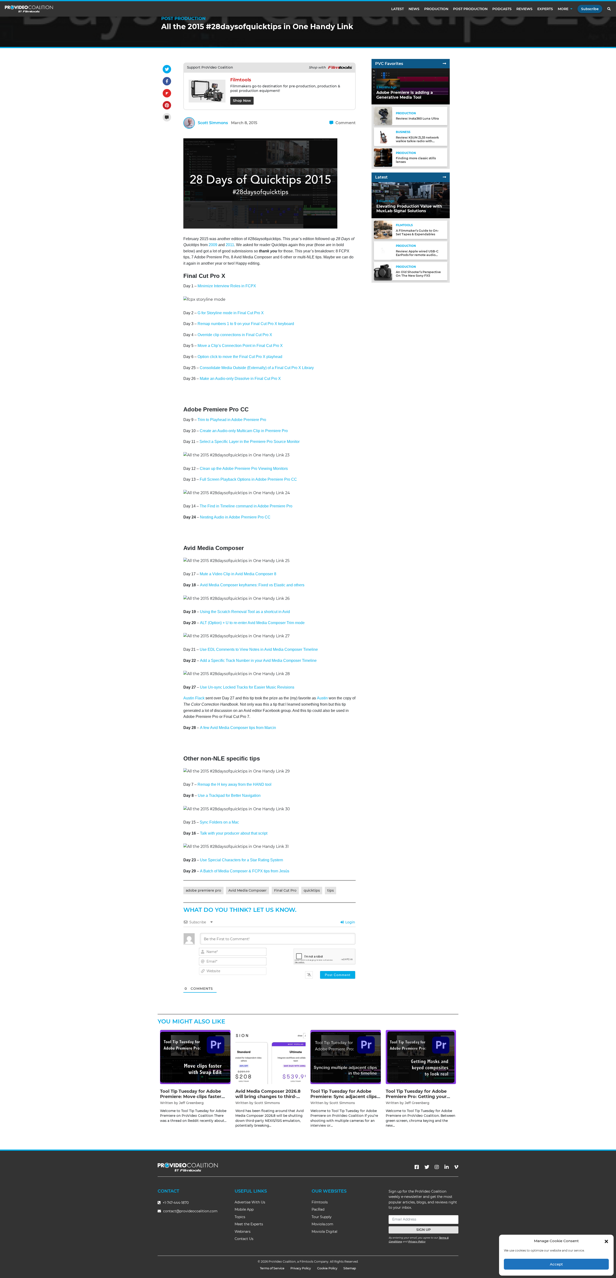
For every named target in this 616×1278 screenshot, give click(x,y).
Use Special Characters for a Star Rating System (241, 860)
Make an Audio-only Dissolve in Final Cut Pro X (240, 379)
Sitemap (349, 1268)
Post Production (470, 9)
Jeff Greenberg (191, 1103)
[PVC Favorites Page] (444, 63)
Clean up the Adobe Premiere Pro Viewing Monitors (244, 468)
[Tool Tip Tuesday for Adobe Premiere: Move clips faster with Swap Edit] (195, 1056)
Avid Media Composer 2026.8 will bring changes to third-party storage (268, 1096)
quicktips (312, 890)
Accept (556, 1264)
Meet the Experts (249, 1224)
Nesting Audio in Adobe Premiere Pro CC (235, 517)
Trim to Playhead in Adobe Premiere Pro (232, 420)
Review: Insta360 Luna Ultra (417, 119)
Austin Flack (194, 698)
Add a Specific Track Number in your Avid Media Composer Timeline (258, 660)
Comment (345, 123)
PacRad (318, 1209)
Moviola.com (322, 1224)
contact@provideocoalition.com (190, 1211)
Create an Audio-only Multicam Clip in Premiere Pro (244, 431)
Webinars (242, 1231)
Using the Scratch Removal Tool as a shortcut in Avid (245, 612)
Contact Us (244, 1239)
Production (436, 9)
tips (330, 890)
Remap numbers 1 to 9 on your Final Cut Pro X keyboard (246, 324)
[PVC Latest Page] (444, 177)
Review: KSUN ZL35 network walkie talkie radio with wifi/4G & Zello (417, 141)
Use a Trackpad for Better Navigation (229, 795)
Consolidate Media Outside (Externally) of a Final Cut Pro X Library (257, 368)
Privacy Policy (416, 1241)
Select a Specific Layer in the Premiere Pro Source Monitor (249, 442)
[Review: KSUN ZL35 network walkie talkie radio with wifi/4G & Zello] (383, 136)
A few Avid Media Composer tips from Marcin (238, 728)
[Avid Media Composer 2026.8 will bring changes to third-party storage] (270, 1056)
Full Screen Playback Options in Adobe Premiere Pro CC (248, 479)
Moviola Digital (324, 1231)
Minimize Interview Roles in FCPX (227, 286)
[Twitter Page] (426, 1167)
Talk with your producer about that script (233, 833)
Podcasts (502, 9)
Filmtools (320, 1202)
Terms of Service (272, 1268)
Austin (322, 698)
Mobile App (244, 1209)
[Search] (609, 9)
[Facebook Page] (417, 1167)
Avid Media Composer (247, 890)
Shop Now (242, 100)
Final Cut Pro (285, 890)
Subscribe (590, 9)
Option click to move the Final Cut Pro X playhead (239, 357)
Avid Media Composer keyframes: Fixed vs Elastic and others (252, 585)
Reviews (524, 9)
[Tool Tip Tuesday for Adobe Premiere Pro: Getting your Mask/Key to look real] (421, 1056)
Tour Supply (322, 1217)
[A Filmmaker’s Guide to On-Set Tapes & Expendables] (383, 229)
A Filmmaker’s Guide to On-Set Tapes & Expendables (417, 232)
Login (349, 922)
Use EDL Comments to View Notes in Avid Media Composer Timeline (259, 649)
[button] (606, 1241)
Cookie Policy (327, 1268)
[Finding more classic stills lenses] (383, 157)
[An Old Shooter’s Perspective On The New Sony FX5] (383, 271)
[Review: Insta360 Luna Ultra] (383, 115)
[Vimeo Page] (456, 1167)
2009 (213, 245)
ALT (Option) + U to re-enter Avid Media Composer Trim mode (252, 623)
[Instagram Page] (437, 1167)
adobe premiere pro (203, 890)
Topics (240, 1217)
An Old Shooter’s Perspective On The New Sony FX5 (418, 274)
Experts (545, 9)
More (563, 9)
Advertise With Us (250, 1202)
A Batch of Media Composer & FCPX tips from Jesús (244, 871)
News (414, 9)
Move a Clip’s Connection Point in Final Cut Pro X (240, 346)
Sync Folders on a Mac (219, 822)
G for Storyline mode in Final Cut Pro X (231, 313)
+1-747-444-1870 (175, 1203)
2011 (230, 245)
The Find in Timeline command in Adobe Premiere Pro (246, 506)
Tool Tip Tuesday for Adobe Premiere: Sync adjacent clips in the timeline (343, 1096)
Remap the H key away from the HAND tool (234, 784)
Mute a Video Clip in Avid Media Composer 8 (238, 574)
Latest (397, 9)
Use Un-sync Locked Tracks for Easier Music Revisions (247, 687)
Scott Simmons (213, 123)
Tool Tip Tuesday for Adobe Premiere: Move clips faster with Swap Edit (190, 1096)
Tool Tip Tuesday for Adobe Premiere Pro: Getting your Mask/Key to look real (416, 1096)
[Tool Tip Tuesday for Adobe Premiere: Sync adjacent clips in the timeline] (345, 1056)
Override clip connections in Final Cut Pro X (235, 335)
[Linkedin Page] (446, 1167)
